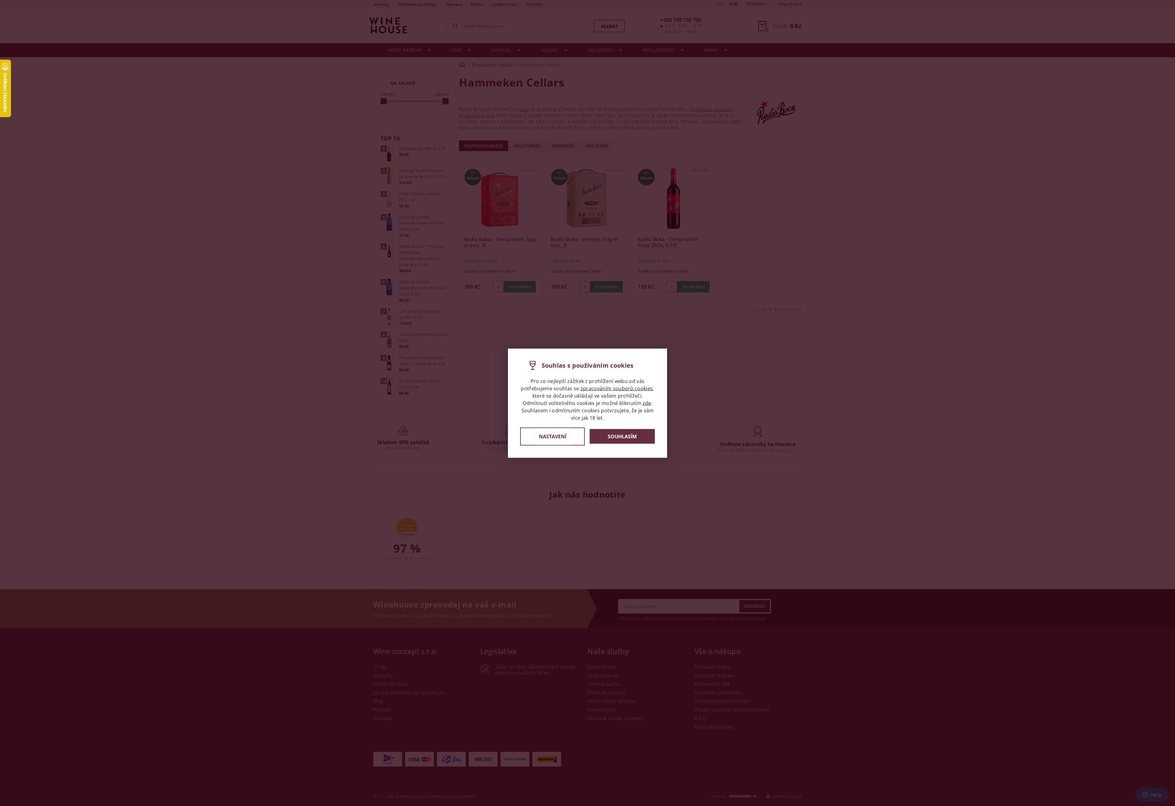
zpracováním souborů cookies (616, 388)
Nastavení (552, 436)
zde (647, 402)
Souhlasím (622, 436)
